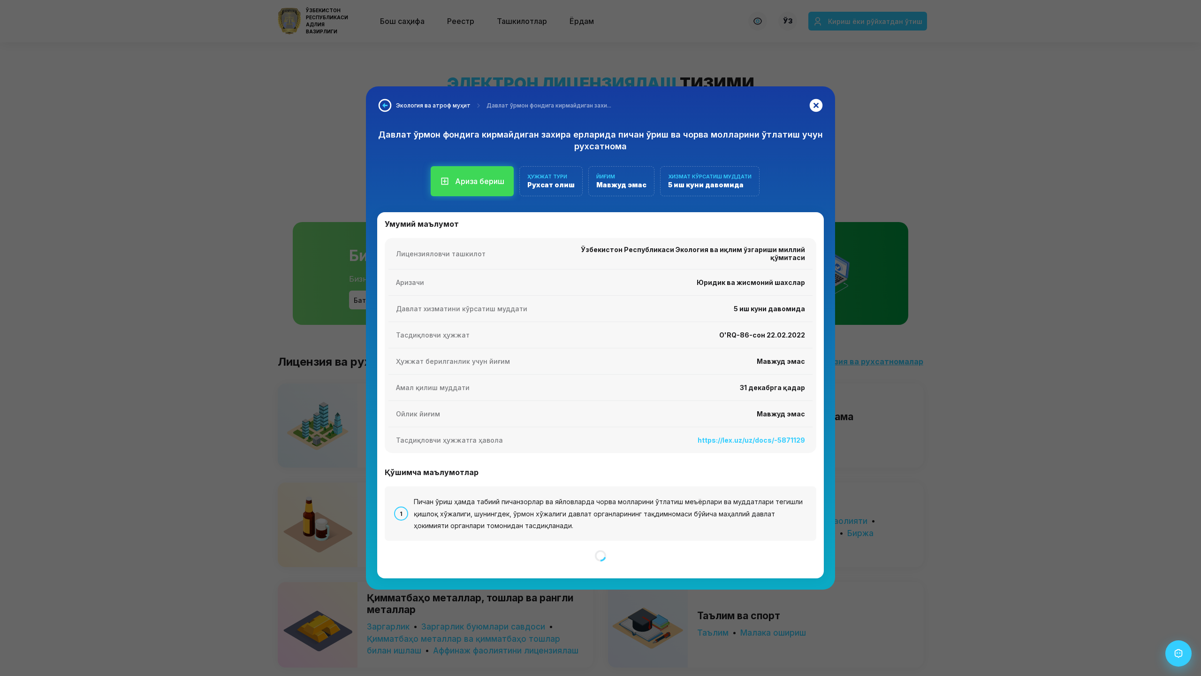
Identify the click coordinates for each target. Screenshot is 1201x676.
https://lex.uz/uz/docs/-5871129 (751, 440)
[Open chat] (1178, 653)
